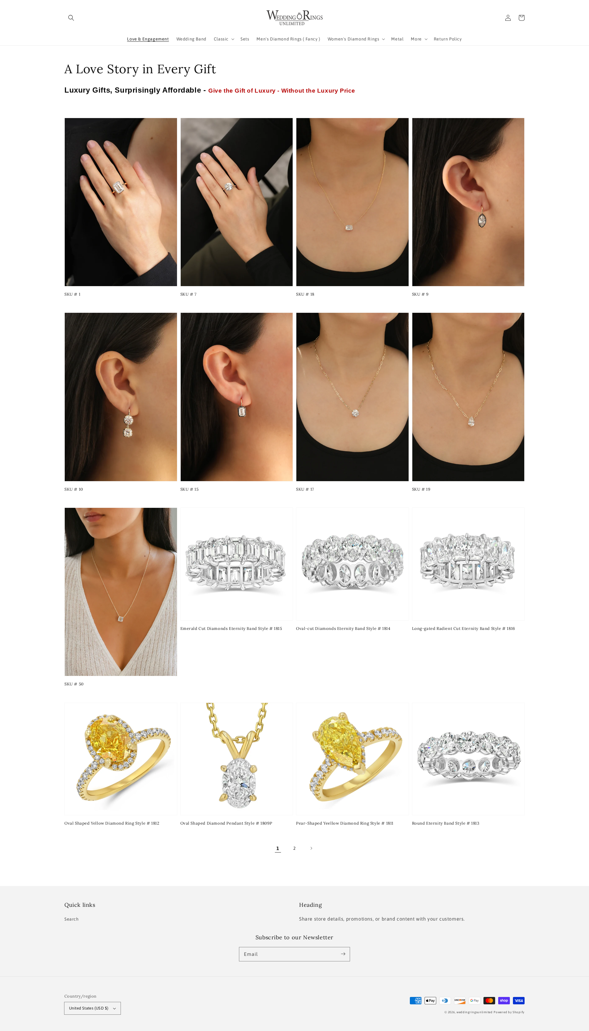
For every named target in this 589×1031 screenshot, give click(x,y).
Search (71, 919)
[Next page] (311, 848)
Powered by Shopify (509, 1012)
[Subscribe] (343, 954)
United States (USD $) (88, 1008)
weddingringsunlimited (474, 1012)
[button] (71, 18)
